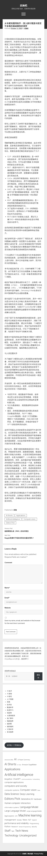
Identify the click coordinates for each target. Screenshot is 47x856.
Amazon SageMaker (29, 765)
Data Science (12, 794)
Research (14, 827)
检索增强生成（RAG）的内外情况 (17, 531)
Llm (16, 816)
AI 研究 (9, 696)
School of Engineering (25, 827)
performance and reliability (17, 823)
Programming (34, 823)
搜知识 (38, 676)
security (34, 827)
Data (38, 790)
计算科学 (10, 729)
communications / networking (31, 779)
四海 (15, 510)
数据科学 (10, 707)
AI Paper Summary (24, 760)
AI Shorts (9, 515)
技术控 (9, 705)
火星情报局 (11, 715)
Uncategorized (28, 835)
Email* (7, 598)
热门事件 (10, 718)
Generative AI (27, 799)
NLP (29, 820)
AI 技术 (9, 691)
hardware (38, 799)
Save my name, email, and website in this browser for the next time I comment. (22, 622)
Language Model (29, 807)
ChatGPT (17, 779)
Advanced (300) (9, 760)
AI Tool (19, 765)
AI (15, 759)
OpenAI (34, 820)
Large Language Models (34, 811)
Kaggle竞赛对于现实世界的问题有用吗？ (19, 538)
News (25, 820)
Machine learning (30, 815)
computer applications (14, 782)
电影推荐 (10, 721)
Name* (7, 588)
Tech (12, 831)
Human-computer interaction (18, 803)
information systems (12, 807)
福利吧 (9, 724)
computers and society (16, 786)
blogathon (8, 779)
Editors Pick (10, 523)
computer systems (12, 790)
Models (19, 820)
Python (7, 826)
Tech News (21, 830)
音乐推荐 (10, 732)
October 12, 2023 (16, 28)
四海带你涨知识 (10, 671)
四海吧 (23, 5)
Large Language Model (15, 811)
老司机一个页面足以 (14, 745)
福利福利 (10, 726)
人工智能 (10, 699)
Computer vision (29, 519)
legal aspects (9, 816)
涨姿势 (9, 713)
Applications (20, 515)
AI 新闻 (9, 694)
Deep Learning (27, 794)
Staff (7, 830)
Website (8, 608)
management (10, 820)
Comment (8, 562)
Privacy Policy (38, 854)
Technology (11, 835)
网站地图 (30, 854)
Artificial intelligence (13, 519)
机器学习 (10, 710)
